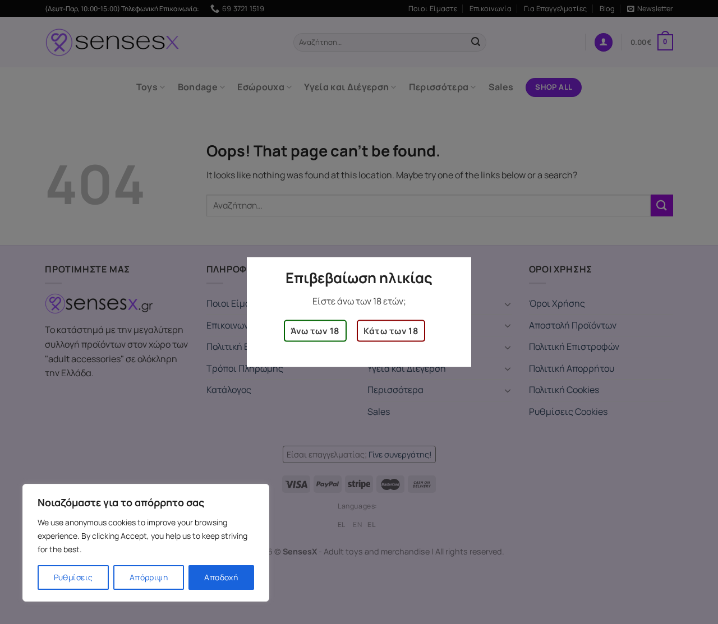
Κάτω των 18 (390, 331)
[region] (145, 543)
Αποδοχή (221, 577)
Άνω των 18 (315, 331)
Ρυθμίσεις (73, 577)
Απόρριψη (149, 577)
